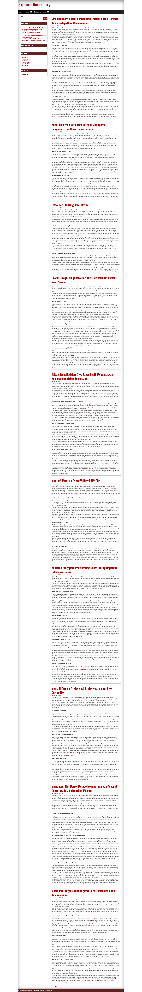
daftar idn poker (74, 752)
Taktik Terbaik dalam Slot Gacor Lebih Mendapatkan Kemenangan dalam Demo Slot (82, 376)
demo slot (21, 12)
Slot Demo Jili (91, 855)
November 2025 (26, 63)
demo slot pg (37, 12)
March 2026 (25, 57)
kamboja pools (94, 213)
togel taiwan (93, 920)
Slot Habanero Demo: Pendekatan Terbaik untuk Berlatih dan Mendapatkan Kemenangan (85, 21)
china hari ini (82, 669)
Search (22, 16)
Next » (56, 986)
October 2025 (25, 65)
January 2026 (25, 60)
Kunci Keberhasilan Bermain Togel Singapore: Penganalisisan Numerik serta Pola (78, 126)
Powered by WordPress (39, 990)
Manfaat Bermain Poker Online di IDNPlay (76, 480)
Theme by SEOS (48, 990)
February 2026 (25, 59)
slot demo (69, 108)
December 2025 (26, 62)
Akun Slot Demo (94, 413)
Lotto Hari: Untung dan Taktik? (70, 205)
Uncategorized (25, 74)
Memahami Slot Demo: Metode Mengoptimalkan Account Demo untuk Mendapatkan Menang (84, 788)
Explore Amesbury (34, 4)
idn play (114, 488)
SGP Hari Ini (71, 355)
